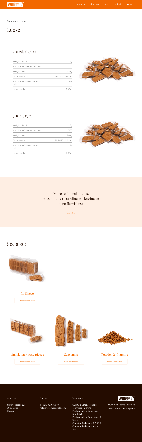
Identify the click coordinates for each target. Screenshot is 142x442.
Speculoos (12, 21)
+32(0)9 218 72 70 (50, 405)
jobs (106, 4)
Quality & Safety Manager (84, 405)
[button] (129, 4)
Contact (44, 398)
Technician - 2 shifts (81, 408)
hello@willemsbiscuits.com (53, 408)
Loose (24, 21)
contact (117, 4)
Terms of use (113, 408)
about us (94, 4)
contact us (71, 213)
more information (27, 301)
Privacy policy (128, 408)
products (80, 4)
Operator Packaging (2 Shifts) (86, 423)
